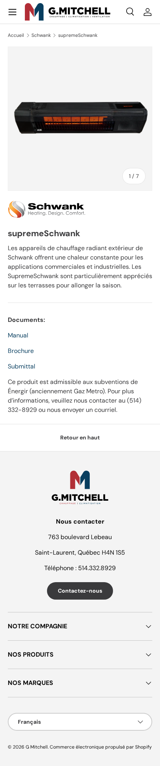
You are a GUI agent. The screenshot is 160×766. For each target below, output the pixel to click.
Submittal (21, 366)
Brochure (21, 351)
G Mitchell (37, 747)
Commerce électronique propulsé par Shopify (101, 747)
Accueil (16, 35)
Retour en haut (80, 437)
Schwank (41, 35)
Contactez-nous (80, 590)
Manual (18, 335)
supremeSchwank (77, 35)
